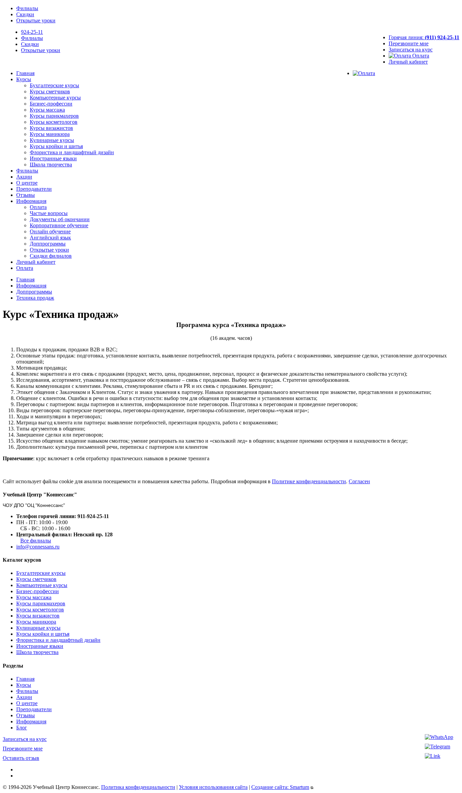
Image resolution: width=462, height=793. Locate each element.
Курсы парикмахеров (54, 116)
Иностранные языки (53, 158)
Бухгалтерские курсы (54, 85)
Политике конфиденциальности (309, 481)
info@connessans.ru (38, 547)
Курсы (23, 79)
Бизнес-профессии (51, 104)
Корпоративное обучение (59, 225)
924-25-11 (32, 32)
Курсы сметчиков (50, 91)
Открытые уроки (35, 20)
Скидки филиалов (51, 256)
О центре (27, 183)
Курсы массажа (47, 110)
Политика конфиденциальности (138, 787)
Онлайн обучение (50, 231)
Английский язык (50, 237)
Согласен (359, 481)
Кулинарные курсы (52, 140)
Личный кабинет (408, 62)
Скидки (25, 14)
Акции (24, 177)
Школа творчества (51, 164)
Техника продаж (35, 298)
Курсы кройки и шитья (56, 146)
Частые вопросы (49, 213)
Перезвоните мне (409, 43)
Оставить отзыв (21, 758)
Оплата (420, 56)
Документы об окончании (60, 219)
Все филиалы (35, 540)
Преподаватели (34, 189)
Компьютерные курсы (55, 97)
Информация (31, 201)
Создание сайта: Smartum (280, 787)
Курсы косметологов (53, 122)
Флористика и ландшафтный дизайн (72, 152)
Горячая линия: (424, 37)
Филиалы (27, 8)
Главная (25, 73)
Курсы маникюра (50, 134)
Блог (21, 727)
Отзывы (25, 195)
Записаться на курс (411, 49)
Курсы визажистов (51, 128)
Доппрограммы (48, 244)
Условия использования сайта (213, 787)
